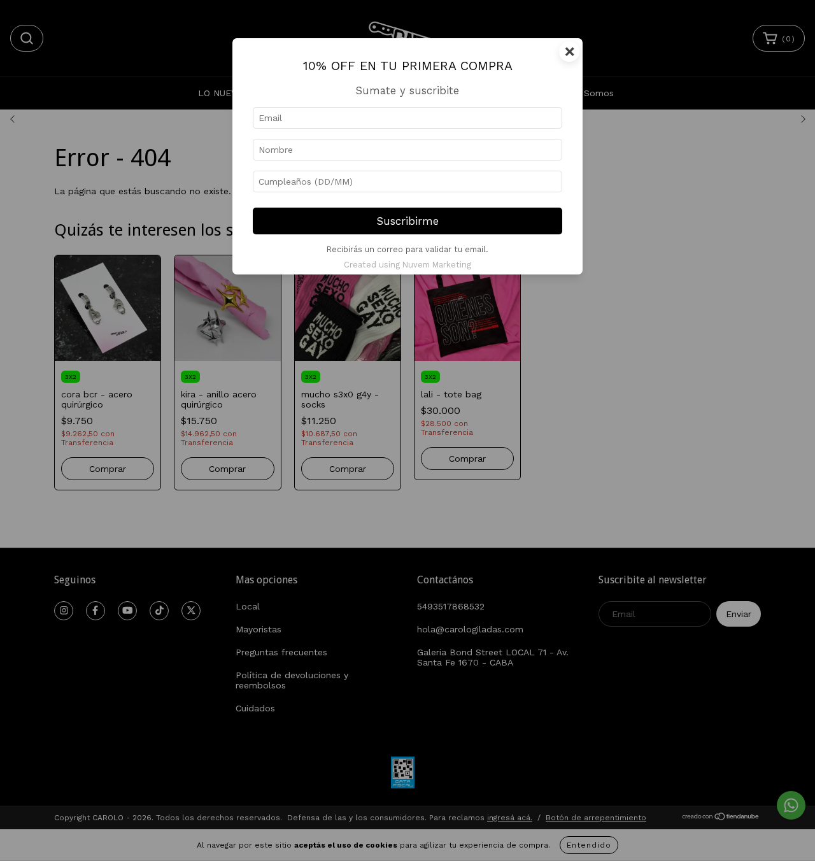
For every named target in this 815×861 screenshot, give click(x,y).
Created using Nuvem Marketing (407, 264)
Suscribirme (408, 221)
